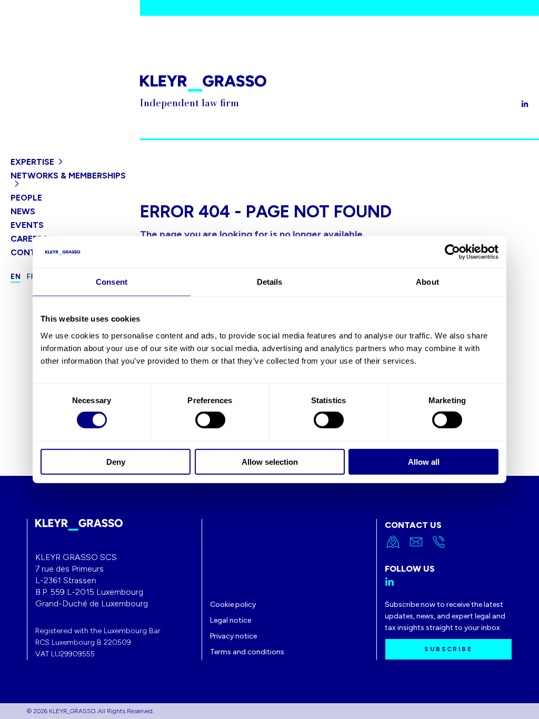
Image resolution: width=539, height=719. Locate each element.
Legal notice (230, 620)
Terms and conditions (247, 651)
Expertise (32, 162)
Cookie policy (233, 604)
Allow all (424, 461)
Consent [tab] (111, 281)
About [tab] (427, 281)
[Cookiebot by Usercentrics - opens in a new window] (452, 252)
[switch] (210, 420)
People (26, 198)
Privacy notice (233, 636)
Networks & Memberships (68, 176)
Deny (115, 461)
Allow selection (270, 461)
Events (27, 225)
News (23, 211)
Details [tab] (270, 281)
